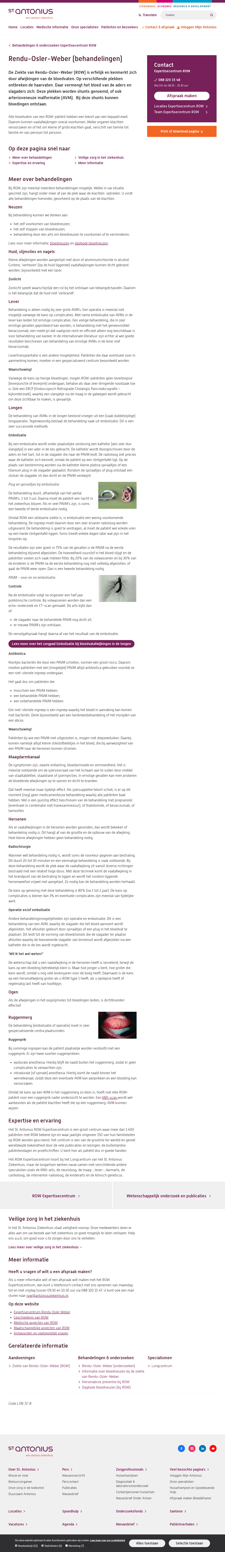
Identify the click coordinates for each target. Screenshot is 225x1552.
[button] (45, 1247)
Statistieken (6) (53, 1545)
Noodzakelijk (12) (28, 1545)
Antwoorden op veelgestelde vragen (41, 1333)
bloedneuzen (59, 243)
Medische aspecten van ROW (36, 1323)
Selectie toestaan (189, 1543)
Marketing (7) (76, 1545)
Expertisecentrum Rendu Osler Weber (42, 1312)
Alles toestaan (147, 1543)
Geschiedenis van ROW (31, 1317)
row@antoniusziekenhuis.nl (47, 1296)
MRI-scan (110, 1098)
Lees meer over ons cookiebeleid (107, 1540)
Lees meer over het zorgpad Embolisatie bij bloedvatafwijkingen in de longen (71, 644)
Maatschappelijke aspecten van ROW (42, 1328)
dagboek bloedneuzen (91, 243)
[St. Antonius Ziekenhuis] (73, 13)
